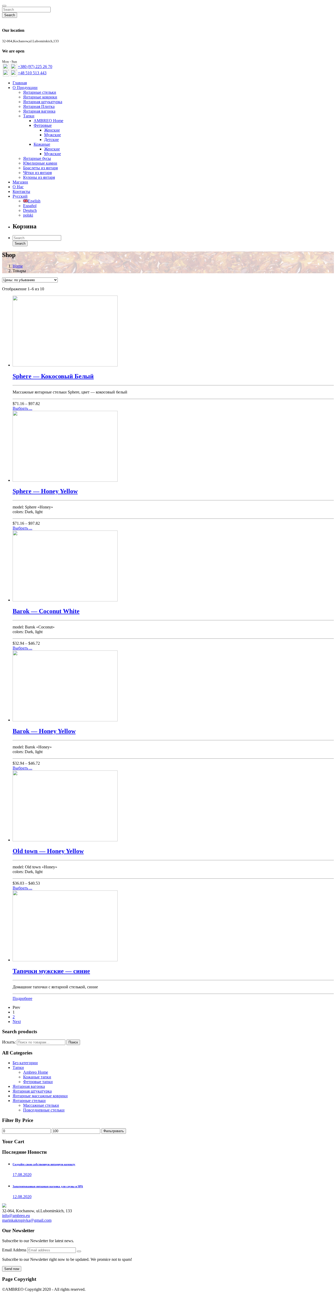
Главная (20, 83)
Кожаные (42, 144)
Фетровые (43, 125)
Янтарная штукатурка (42, 101)
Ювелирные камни (40, 163)
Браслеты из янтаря (40, 168)
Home (18, 266)
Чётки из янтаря (37, 172)
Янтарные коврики (40, 97)
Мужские (52, 135)
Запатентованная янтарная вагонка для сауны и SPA (48, 1186)
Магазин (20, 182)
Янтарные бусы (37, 158)
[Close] (4, 6)
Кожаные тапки (37, 1077)
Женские (52, 130)
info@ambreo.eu (16, 1215)
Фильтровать (113, 1131)
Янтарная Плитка (39, 106)
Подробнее (22, 998)
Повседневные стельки (44, 1110)
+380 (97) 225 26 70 (35, 66)
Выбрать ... (22, 408)
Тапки (28, 116)
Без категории (25, 1063)
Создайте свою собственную (44, 1164)
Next (17, 1021)
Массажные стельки (41, 1105)
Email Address (14, 1250)
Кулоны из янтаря (39, 177)
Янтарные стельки (39, 92)
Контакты (21, 191)
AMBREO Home (48, 120)
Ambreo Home (35, 1072)
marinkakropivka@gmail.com (26, 1220)
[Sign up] (79, 1251)
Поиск (73, 1042)
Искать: (9, 1042)
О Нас (18, 187)
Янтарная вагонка (39, 111)
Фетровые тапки (38, 1081)
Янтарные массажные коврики (40, 1096)
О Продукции (25, 87)
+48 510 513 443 (32, 73)
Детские (51, 139)
